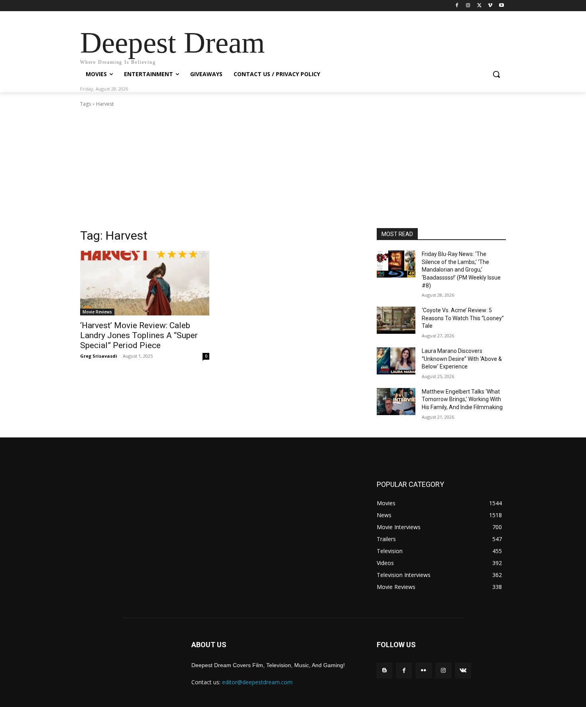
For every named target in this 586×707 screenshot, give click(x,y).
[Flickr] (423, 670)
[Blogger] (384, 670)
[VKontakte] (463, 670)
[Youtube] (501, 5)
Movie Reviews (97, 312)
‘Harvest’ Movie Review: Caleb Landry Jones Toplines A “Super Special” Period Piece (139, 335)
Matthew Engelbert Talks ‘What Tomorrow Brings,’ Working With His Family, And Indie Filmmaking (462, 399)
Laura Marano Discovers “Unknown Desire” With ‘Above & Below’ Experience (462, 359)
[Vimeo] (490, 5)
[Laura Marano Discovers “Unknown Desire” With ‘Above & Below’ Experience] (396, 360)
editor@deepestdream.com (257, 682)
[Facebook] (457, 5)
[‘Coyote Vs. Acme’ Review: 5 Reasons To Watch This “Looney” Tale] (396, 320)
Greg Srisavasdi (98, 356)
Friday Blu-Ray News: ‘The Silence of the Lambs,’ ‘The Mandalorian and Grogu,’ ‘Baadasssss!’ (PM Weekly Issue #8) (461, 269)
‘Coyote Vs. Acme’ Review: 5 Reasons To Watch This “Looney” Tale (463, 318)
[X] (479, 5)
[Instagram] (468, 5)
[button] (496, 74)
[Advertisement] (293, 168)
